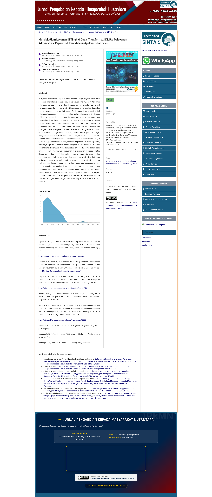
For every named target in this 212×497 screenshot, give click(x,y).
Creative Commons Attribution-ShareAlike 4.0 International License (122, 205)
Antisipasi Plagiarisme (154, 158)
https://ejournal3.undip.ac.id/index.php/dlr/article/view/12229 (62, 320)
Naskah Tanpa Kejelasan (155, 148)
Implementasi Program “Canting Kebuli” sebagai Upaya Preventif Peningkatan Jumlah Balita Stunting (89, 394)
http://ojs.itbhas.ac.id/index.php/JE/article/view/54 (61, 271)
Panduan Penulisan (152, 122)
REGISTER (95, 27)
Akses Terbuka (151, 164)
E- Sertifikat (149, 204)
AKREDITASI (108, 27)
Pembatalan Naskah (153, 153)
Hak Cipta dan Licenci (154, 137)
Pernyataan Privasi (153, 169)
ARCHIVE (63, 27)
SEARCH (120, 27)
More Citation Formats (117, 149)
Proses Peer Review (153, 132)
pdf (110, 100)
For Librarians (147, 245)
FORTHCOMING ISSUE (46, 27)
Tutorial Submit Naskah (154, 210)
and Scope (152, 76)
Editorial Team (151, 81)
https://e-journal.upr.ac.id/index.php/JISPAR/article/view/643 (62, 256)
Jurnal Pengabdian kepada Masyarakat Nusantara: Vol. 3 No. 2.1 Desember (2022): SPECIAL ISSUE (86, 367)
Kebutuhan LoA (151, 188)
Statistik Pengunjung (154, 97)
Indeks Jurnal (150, 91)
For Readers (146, 238)
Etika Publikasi (151, 116)
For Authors (146, 241)
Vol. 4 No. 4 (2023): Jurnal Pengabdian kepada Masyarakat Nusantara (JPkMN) (83, 32)
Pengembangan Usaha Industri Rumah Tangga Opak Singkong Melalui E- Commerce (90, 366)
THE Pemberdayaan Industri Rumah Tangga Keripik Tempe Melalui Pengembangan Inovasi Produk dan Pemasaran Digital (87, 379)
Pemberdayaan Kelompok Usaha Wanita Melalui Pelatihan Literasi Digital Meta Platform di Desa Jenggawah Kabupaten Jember (87, 372)
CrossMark (149, 174)
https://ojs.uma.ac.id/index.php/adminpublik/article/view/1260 (63, 288)
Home (41, 32)
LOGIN (84, 27)
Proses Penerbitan (152, 127)
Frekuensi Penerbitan (154, 143)
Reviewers (150, 86)
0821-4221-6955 (127, 438)
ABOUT (73, 27)
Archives (49, 32)
